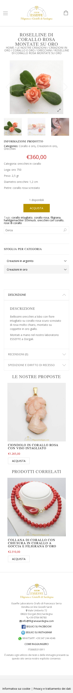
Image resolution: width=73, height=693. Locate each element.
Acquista (36, 208)
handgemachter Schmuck (20, 220)
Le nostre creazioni (32, 47)
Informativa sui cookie (16, 688)
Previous (8, 87)
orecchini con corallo (50, 220)
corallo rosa (41, 217)
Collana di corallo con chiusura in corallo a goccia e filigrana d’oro (32, 543)
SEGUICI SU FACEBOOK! (39, 626)
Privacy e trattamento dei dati (52, 688)
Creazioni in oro (47, 146)
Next (65, 87)
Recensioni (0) (18, 354)
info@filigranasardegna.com (38, 621)
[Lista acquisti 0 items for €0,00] (64, 13)
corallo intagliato (22, 217)
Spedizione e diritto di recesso (31, 365)
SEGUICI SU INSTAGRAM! (38, 632)
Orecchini (44, 50)
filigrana (56, 217)
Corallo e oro (24, 50)
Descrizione (17, 294)
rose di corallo (13, 223)
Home (10, 47)
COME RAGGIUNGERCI (37, 644)
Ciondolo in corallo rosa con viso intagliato (33, 446)
